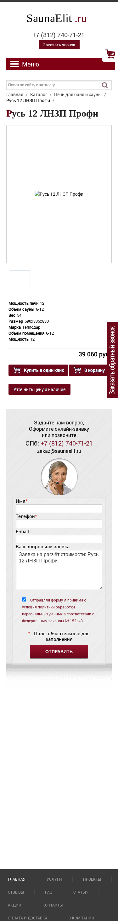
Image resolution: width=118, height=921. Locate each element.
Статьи (80, 892)
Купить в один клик (44, 370)
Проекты (92, 879)
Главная (16, 879)
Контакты (52, 904)
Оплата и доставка (28, 917)
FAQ (48, 892)
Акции (14, 904)
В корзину (94, 370)
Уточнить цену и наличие (39, 389)
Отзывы (16, 892)
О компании (81, 917)
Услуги (54, 879)
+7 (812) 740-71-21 (58, 35)
